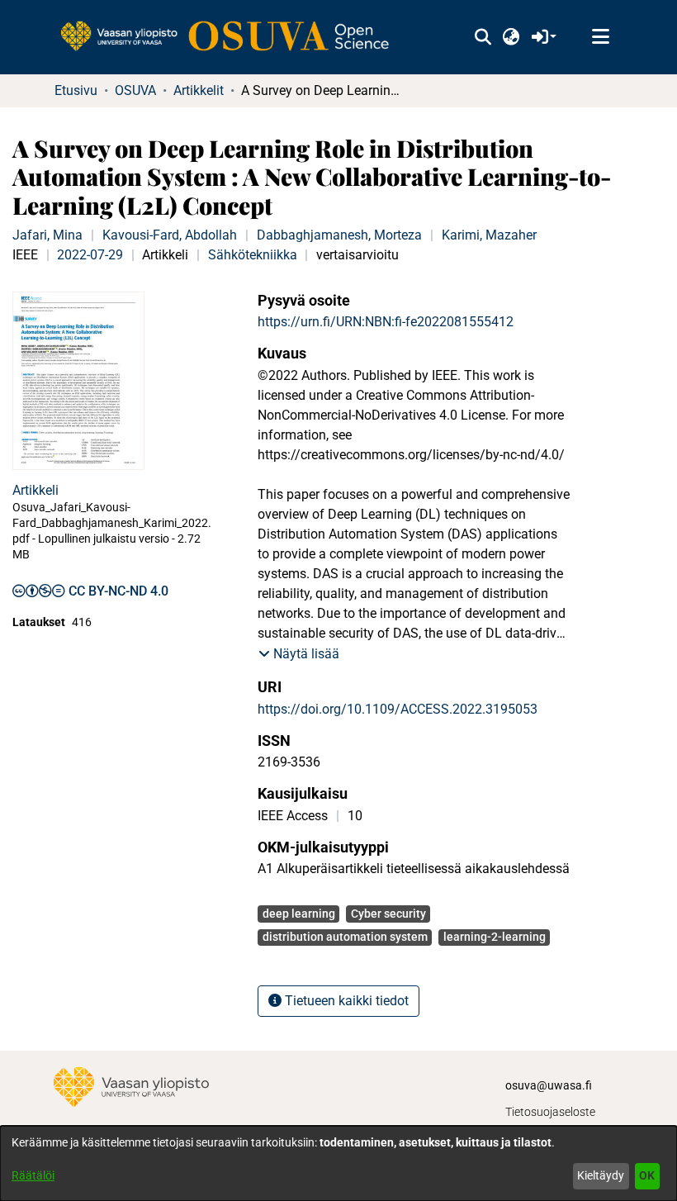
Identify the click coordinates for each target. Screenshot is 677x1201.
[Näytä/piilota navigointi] (600, 37)
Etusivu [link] (75, 90)
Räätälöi (33, 1175)
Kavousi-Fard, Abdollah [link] (169, 235)
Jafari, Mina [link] (47, 235)
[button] (482, 37)
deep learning (299, 913)
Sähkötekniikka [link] (252, 255)
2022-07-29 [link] (90, 255)
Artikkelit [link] (198, 90)
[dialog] (338, 1163)
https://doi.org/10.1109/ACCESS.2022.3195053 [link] (397, 709)
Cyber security (388, 913)
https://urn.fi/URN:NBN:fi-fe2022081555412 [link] (386, 322)
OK (647, 1175)
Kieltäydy (600, 1175)
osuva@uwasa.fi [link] (548, 1085)
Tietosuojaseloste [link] (550, 1111)
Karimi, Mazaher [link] (489, 235)
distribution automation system (345, 936)
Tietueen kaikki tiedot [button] (345, 1001)
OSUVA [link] (135, 90)
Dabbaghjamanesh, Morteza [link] (339, 235)
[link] (233, 37)
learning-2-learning (494, 936)
